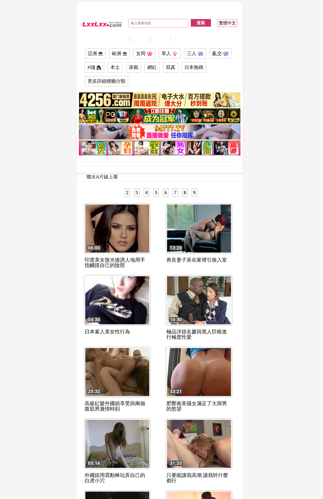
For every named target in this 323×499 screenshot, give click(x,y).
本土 (115, 67)
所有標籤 (140, 39)
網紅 (152, 67)
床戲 (133, 67)
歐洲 (117, 53)
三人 (192, 53)
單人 (167, 53)
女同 (141, 53)
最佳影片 (180, 39)
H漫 (92, 67)
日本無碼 (193, 67)
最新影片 (160, 39)
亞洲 (93, 53)
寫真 (170, 67)
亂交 (217, 53)
